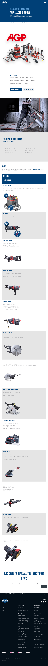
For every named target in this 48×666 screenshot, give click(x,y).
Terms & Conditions (38, 647)
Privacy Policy (37, 645)
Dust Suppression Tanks (23, 610)
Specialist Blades (22, 615)
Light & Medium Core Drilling (22, 626)
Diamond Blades (21, 608)
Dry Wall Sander (37, 636)
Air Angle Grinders (38, 621)
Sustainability (5, 613)
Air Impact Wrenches (38, 637)
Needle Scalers (37, 628)
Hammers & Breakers (38, 625)
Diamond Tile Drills (22, 634)
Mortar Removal (21, 613)
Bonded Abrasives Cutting (23, 618)
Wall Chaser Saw (37, 612)
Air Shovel (36, 626)
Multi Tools (20, 623)
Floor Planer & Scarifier (39, 633)
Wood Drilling (21, 631)
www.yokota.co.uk (36, 169)
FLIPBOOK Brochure (22, 645)
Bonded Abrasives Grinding (24, 620)
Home (11, 15)
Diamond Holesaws (22, 636)
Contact (3, 612)
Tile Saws (36, 610)
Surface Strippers (38, 631)
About (3, 607)
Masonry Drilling (21, 629)
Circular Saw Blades (22, 616)
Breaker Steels (21, 644)
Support (4, 608)
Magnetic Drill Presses (39, 618)
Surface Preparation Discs (23, 641)
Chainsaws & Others (38, 613)
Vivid (45, 658)
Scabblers (36, 629)
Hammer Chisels (21, 642)
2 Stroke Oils (21, 612)
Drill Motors (36, 615)
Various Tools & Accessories (37, 642)
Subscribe (44, 586)
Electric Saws (37, 608)
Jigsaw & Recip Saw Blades (24, 621)
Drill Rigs (36, 616)
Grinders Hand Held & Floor (40, 623)
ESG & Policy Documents (39, 644)
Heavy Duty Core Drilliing (23, 628)
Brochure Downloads (22, 647)
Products (16, 15)
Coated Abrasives (22, 639)
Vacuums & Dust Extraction (40, 634)
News (3, 610)
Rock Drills (36, 620)
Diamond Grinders (22, 637)
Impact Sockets (37, 639)
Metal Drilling (21, 633)
